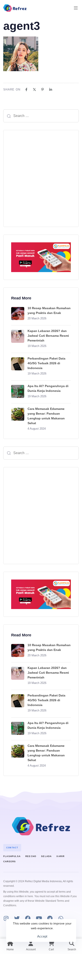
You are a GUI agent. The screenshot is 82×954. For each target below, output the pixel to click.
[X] (34, 89)
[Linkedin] (50, 89)
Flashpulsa (12, 856)
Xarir (60, 856)
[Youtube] (39, 918)
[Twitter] (17, 918)
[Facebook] (26, 89)
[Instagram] (6, 918)
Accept (42, 936)
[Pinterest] (42, 89)
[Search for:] (41, 115)
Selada (46, 856)
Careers (9, 861)
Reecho (30, 856)
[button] (77, 8)
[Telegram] (49, 918)
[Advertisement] (41, 178)
